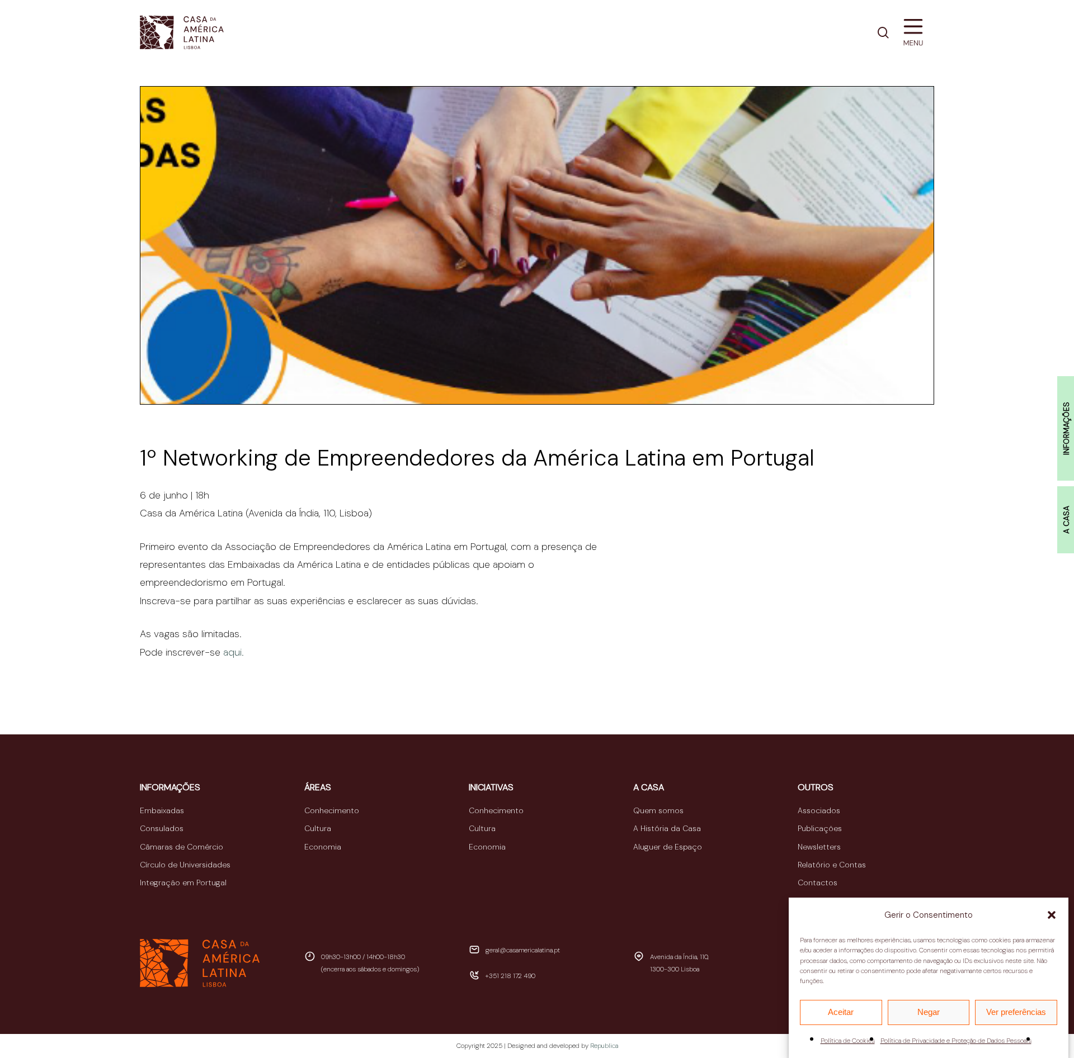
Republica (604, 1045)
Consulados (161, 828)
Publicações (820, 828)
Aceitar (841, 1012)
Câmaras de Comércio (181, 847)
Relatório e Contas (832, 865)
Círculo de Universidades (185, 865)
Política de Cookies (848, 1040)
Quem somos (658, 810)
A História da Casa (667, 828)
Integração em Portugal (183, 882)
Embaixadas (162, 810)
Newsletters (819, 847)
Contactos (817, 882)
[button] (1051, 915)
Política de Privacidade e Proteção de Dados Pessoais (955, 1040)
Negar (928, 1012)
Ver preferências (1016, 1012)
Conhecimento (331, 810)
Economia (322, 847)
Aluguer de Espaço (667, 847)
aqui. (233, 652)
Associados (819, 810)
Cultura (317, 828)
